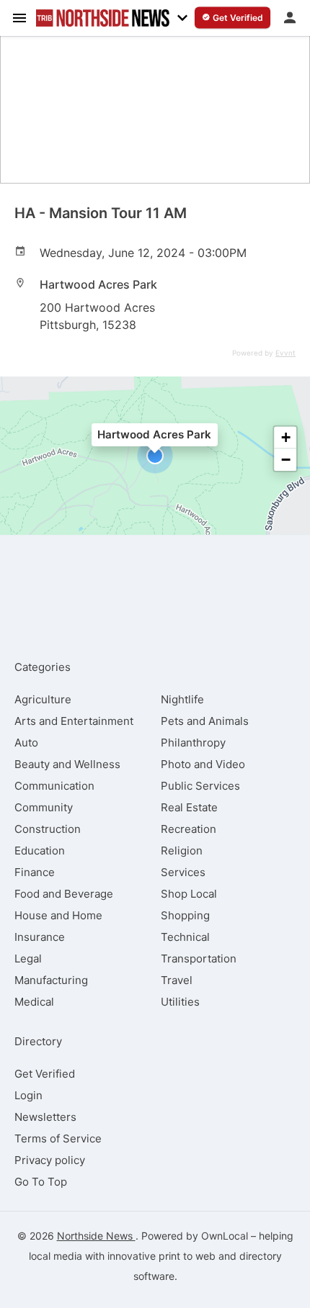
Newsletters (45, 1117)
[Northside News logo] (102, 18)
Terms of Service (58, 1138)
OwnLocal (224, 1236)
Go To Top (40, 1182)
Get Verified (44, 1074)
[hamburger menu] (19, 17)
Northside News (96, 1236)
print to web (187, 1256)
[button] (155, 455)
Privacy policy (49, 1160)
